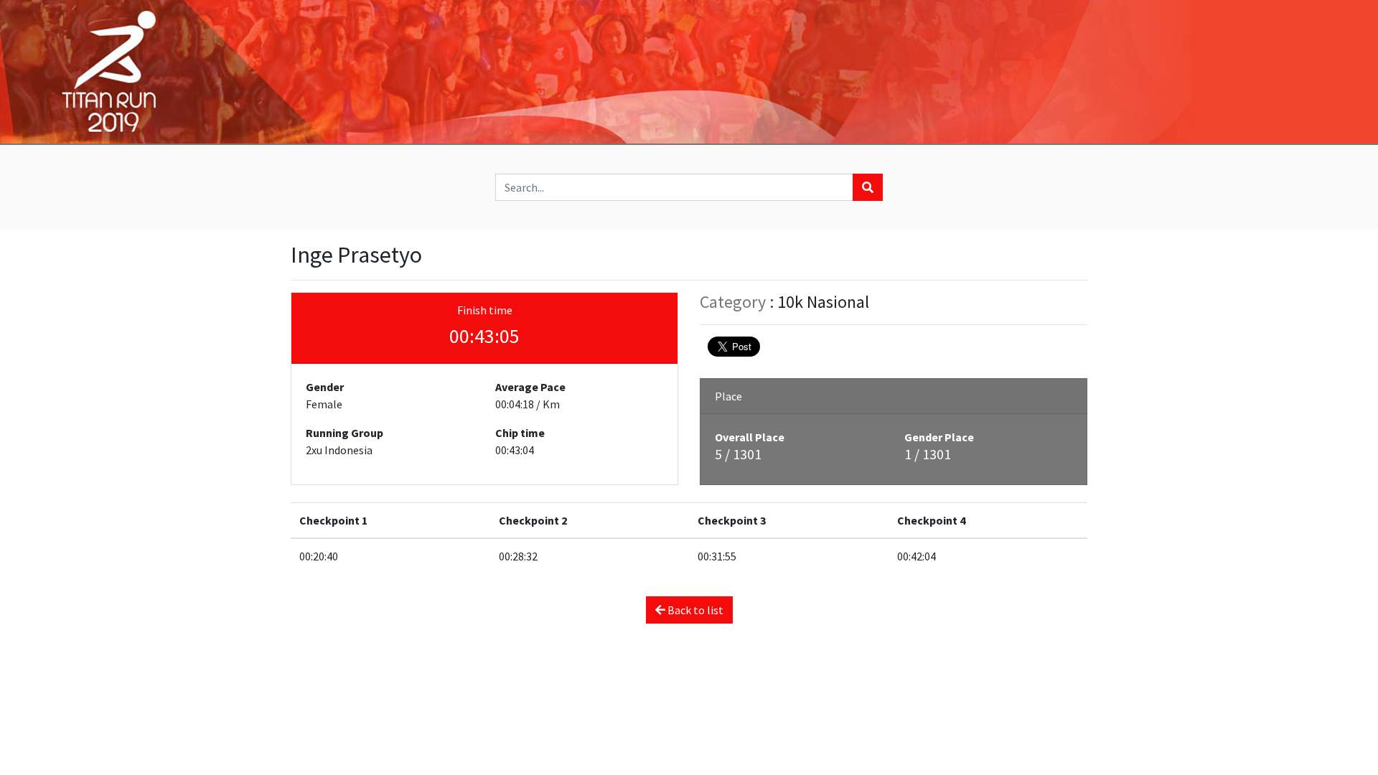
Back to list (694, 610)
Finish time (484, 310)
